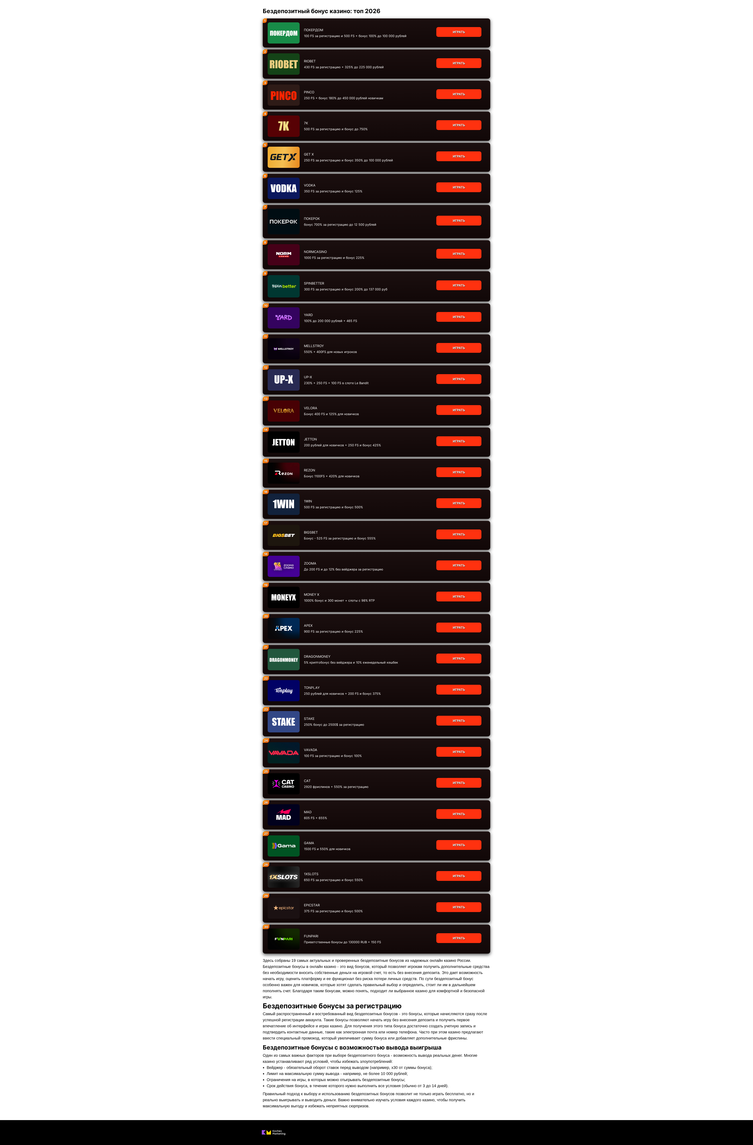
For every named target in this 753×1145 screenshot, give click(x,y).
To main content (12, 2)
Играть (459, 32)
